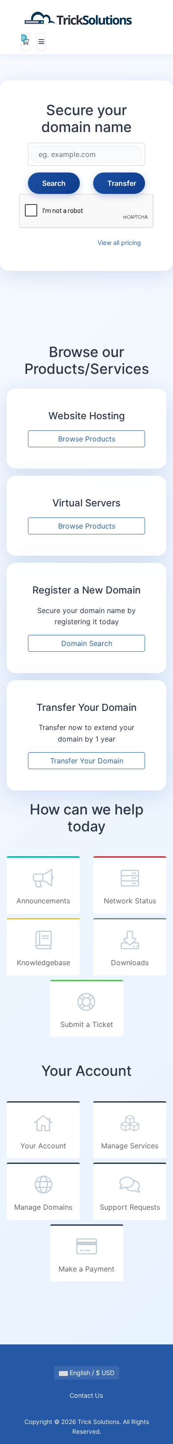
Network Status (130, 900)
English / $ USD (91, 1372)
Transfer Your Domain (86, 760)
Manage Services (129, 1145)
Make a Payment (86, 1268)
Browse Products (86, 438)
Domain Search (86, 643)
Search (54, 183)
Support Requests (130, 1207)
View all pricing (119, 242)
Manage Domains (43, 1207)
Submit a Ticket (86, 1024)
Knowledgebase (43, 962)
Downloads (130, 962)
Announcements (43, 900)
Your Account (43, 1145)
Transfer (121, 183)
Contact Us (86, 1395)
